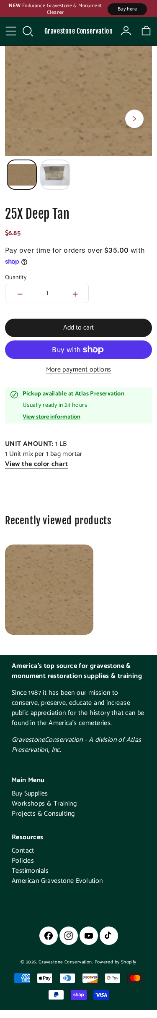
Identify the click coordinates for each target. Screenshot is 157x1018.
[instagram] (68, 935)
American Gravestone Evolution (57, 881)
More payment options (78, 370)
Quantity (15, 278)
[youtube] (89, 935)
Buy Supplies (30, 793)
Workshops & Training (44, 803)
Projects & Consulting (43, 813)
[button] (27, 31)
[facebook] (48, 935)
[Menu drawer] (11, 31)
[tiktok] (109, 935)
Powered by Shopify (115, 962)
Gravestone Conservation (78, 31)
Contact (23, 850)
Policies (23, 860)
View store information (51, 417)
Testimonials (30, 871)
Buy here (127, 9)
